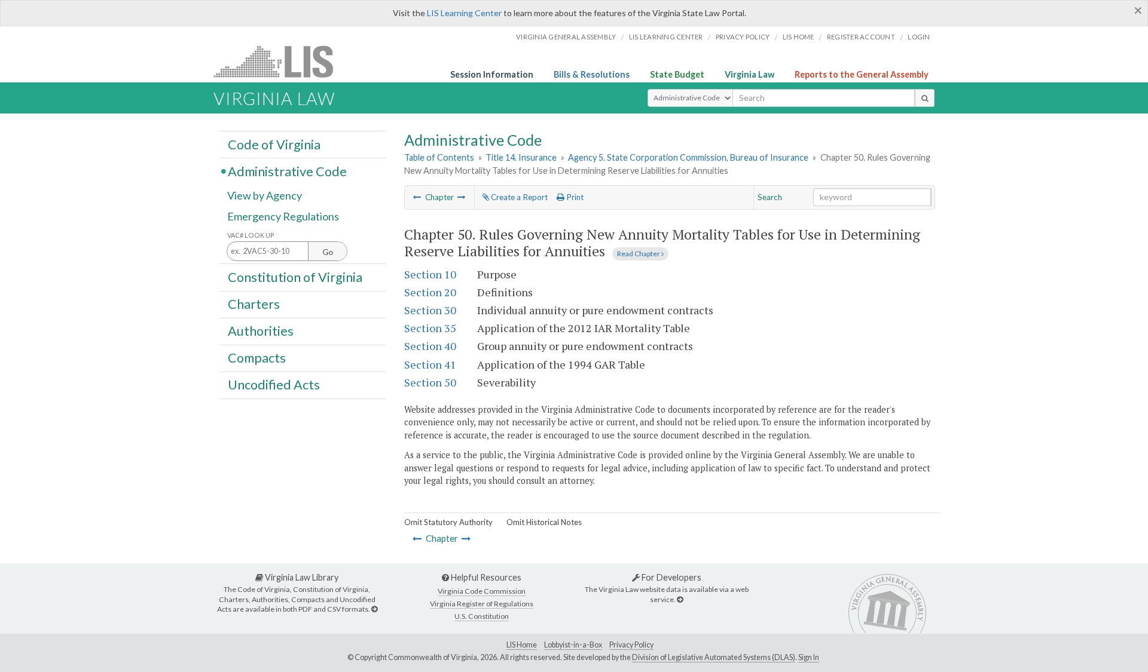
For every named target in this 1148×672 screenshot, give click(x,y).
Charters (254, 304)
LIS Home (521, 644)
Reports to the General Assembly (862, 74)
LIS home (798, 37)
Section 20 (430, 292)
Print (574, 197)
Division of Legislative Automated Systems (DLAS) (713, 657)
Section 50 (430, 382)
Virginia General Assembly (566, 37)
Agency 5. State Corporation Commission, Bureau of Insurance (688, 157)
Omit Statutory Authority (448, 522)
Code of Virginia (274, 144)
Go (327, 252)
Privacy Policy (743, 37)
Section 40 (430, 346)
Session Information (491, 74)
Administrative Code (287, 171)
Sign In (808, 657)
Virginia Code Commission (482, 591)
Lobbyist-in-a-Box (573, 644)
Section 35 (430, 328)
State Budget (677, 74)
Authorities (261, 331)
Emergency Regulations (283, 216)
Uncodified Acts (274, 384)
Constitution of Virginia (295, 276)
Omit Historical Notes (544, 522)
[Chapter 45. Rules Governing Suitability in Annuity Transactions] (417, 197)
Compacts (257, 358)
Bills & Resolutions (592, 74)
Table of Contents (439, 157)
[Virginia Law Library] (374, 609)
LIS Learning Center (464, 13)
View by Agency (264, 195)
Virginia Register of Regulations (481, 603)
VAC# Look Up (250, 235)
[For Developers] (680, 599)
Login (919, 37)
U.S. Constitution (481, 616)
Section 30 (430, 310)
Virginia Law (749, 74)
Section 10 (430, 274)
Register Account (861, 37)
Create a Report (518, 197)
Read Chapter (639, 253)
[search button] (925, 98)
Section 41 (430, 364)
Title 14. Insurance (521, 157)
